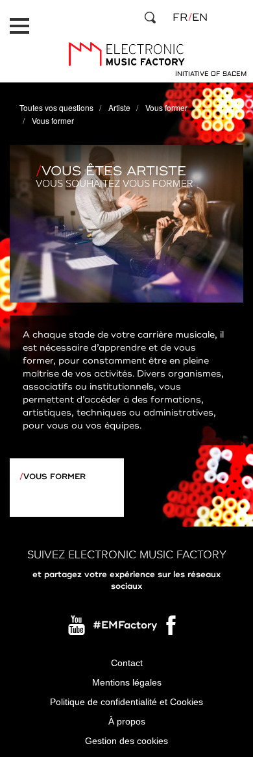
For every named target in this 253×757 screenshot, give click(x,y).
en (200, 17)
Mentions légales (127, 682)
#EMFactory (125, 625)
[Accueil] (126, 54)
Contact (127, 663)
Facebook (172, 628)
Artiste (119, 107)
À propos (126, 721)
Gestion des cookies (126, 741)
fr (180, 17)
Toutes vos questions (56, 107)
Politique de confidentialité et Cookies (126, 702)
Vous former (166, 107)
